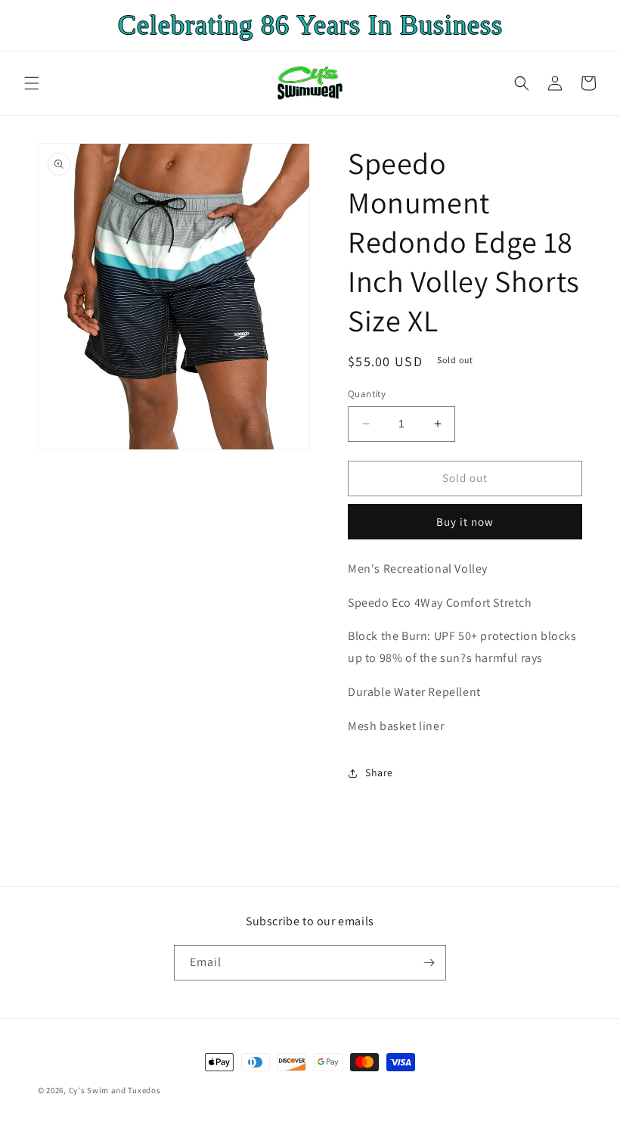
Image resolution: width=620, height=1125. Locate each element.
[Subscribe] (428, 962)
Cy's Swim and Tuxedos (115, 1090)
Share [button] (379, 772)
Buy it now (465, 521)
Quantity (367, 393)
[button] (31, 83)
